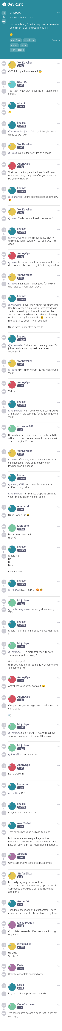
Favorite (56, 40)
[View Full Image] (34, 715)
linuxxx (15, 12)
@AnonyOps (14, 237)
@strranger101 (16, 484)
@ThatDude (14, 589)
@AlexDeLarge (31, 131)
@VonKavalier (15, 131)
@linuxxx (12, 152)
